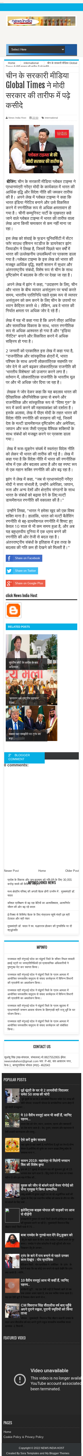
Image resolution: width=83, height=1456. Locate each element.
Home (7, 1432)
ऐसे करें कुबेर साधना (33, 1140)
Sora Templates (29, 1453)
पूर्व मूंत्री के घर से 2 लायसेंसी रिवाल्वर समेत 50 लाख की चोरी (44, 1092)
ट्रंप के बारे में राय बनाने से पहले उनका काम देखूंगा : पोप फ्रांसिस (45, 1258)
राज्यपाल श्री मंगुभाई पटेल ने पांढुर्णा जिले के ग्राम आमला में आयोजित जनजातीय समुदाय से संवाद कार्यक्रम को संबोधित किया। (38, 1025)
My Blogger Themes (57, 1453)
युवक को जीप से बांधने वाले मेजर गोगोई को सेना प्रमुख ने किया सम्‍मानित (47, 1187)
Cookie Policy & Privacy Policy (24, 1437)
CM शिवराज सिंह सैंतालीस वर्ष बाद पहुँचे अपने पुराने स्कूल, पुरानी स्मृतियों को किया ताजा (47, 1309)
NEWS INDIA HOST (52, 1448)
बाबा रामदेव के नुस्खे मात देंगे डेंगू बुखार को (47, 1235)
